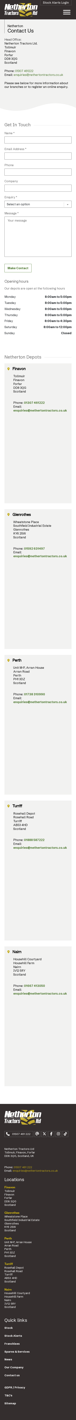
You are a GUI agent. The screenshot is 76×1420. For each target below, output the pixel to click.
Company (11, 181)
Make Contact (18, 268)
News (8, 1359)
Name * (9, 133)
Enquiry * (10, 197)
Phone (9, 165)
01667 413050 (34, 986)
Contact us (12, 1375)
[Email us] (37, 1134)
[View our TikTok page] (65, 1134)
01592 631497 (34, 548)
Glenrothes (11, 1213)
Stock (8, 1328)
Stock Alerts (13, 1335)
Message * (11, 213)
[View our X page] (44, 1134)
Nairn (8, 1289)
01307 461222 (24, 71)
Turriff (8, 1264)
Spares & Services (17, 1351)
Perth (8, 1238)
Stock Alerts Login (56, 2)
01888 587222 (34, 840)
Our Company (13, 1367)
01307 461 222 (23, 1167)
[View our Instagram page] (58, 1134)
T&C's (8, 1395)
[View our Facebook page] (51, 1134)
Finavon (9, 1187)
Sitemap (10, 1403)
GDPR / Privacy (14, 1387)
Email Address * (15, 149)
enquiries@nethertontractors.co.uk (38, 75)
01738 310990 (34, 694)
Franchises (12, 1343)
